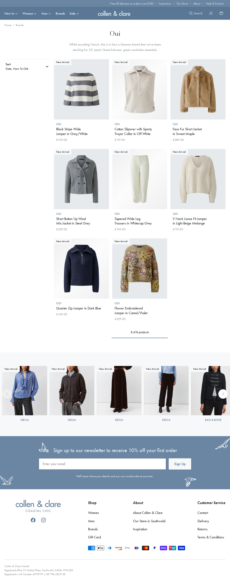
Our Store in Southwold (149, 521)
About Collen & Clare (148, 512)
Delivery (203, 521)
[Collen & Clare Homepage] (115, 13)
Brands (60, 13)
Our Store (182, 3)
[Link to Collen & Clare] (38, 506)
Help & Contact (215, 3)
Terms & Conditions (210, 537)
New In (9, 13)
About (196, 3)
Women (27, 13)
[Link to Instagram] (43, 520)
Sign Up (180, 463)
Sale (72, 13)
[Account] (211, 13)
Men (44, 13)
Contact (202, 512)
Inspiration (165, 3)
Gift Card (94, 537)
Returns (202, 529)
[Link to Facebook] (33, 520)
